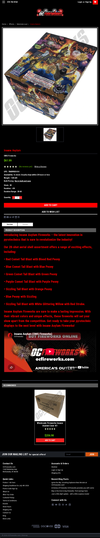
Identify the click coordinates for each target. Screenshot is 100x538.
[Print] (10, 217)
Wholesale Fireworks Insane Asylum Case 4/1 (50, 424)
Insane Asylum (35, 24)
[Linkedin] (16, 217)
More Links (7, 519)
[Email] (8, 217)
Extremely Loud (22, 24)
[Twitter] (13, 217)
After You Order (8, 495)
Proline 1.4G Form (9, 483)
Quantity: (7, 197)
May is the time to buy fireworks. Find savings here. (69, 491)
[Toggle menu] (3, 3)
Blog (4, 516)
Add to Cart (50, 440)
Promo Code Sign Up (10, 489)
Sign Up (88, 2)
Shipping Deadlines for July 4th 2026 (16, 486)
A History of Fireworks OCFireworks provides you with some (72, 488)
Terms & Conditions (10, 501)
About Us (6, 492)
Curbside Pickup (8, 498)
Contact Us (7, 513)
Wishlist (54, 467)
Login (80, 2)
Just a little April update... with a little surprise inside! (70, 494)
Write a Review (40, 167)
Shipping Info (56, 473)
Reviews (25, 224)
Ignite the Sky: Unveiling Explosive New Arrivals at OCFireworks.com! (69, 484)
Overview (10, 224)
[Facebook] (5, 217)
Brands (5, 504)
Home (4, 24)
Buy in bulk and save (23, 181)
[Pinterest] (19, 217)
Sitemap (24, 535)
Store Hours (7, 507)
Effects (11, 24)
